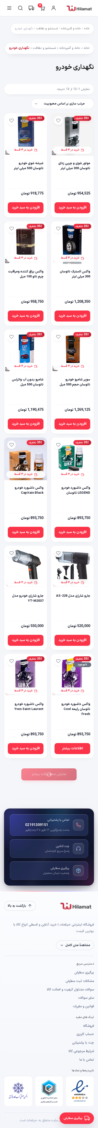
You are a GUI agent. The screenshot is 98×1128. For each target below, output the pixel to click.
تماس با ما (86, 1059)
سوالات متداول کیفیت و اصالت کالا (70, 989)
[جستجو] (20, 8)
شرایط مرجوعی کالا (81, 1051)
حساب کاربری (85, 1034)
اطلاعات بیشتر (72, 748)
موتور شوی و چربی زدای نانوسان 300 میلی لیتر (74, 166)
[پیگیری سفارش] (31, 8)
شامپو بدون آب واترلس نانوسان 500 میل (27, 382)
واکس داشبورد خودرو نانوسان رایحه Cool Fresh (75, 709)
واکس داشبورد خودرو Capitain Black (29, 490)
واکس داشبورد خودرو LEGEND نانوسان (75, 490)
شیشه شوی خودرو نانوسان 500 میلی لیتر (28, 166)
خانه (87, 28)
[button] (75, 945)
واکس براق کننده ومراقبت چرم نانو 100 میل (25, 274)
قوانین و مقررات (83, 1006)
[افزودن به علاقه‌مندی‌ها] (58, 120)
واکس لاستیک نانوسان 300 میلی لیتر (75, 274)
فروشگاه (88, 1026)
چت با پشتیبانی (83, 1042)
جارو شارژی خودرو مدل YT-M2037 (27, 598)
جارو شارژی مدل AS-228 (73, 595)
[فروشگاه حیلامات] (80, 8)
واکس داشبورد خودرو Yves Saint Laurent (28, 707)
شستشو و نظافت (47, 28)
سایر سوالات (86, 997)
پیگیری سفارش (84, 972)
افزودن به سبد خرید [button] (72, 207)
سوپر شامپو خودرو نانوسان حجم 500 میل (75, 382)
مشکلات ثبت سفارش (80, 981)
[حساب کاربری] (53, 8)
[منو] (9, 8)
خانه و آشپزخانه (71, 28)
